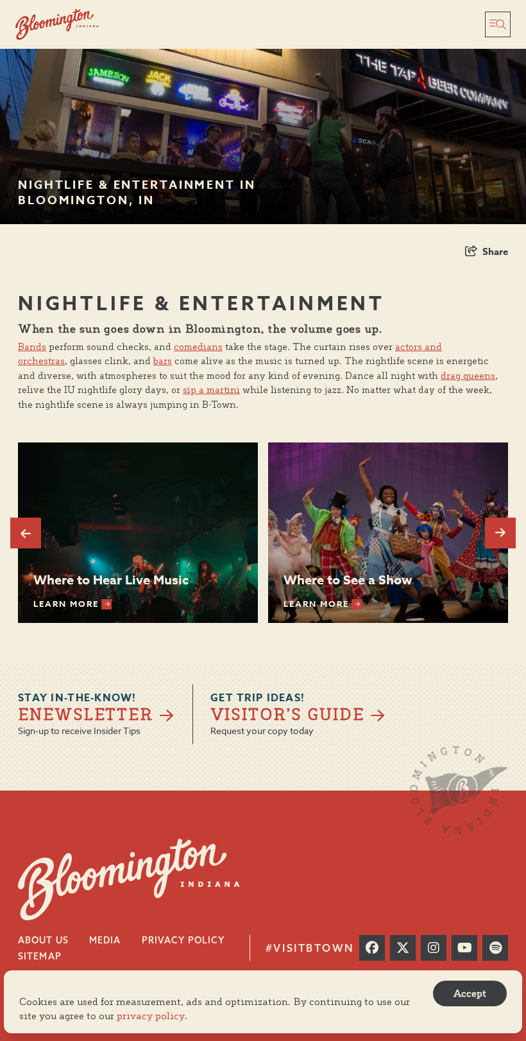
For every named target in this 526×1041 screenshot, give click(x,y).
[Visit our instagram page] (433, 948)
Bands (32, 347)
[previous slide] (25, 533)
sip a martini (211, 390)
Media (105, 940)
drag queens (468, 375)
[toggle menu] (498, 24)
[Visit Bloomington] (57, 24)
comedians (198, 347)
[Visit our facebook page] (372, 948)
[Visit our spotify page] (495, 948)
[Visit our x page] (403, 948)
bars (162, 361)
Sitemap (40, 956)
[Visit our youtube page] (464, 948)
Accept (470, 993)
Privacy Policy (183, 940)
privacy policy (151, 1016)
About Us (43, 940)
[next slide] (500, 533)
